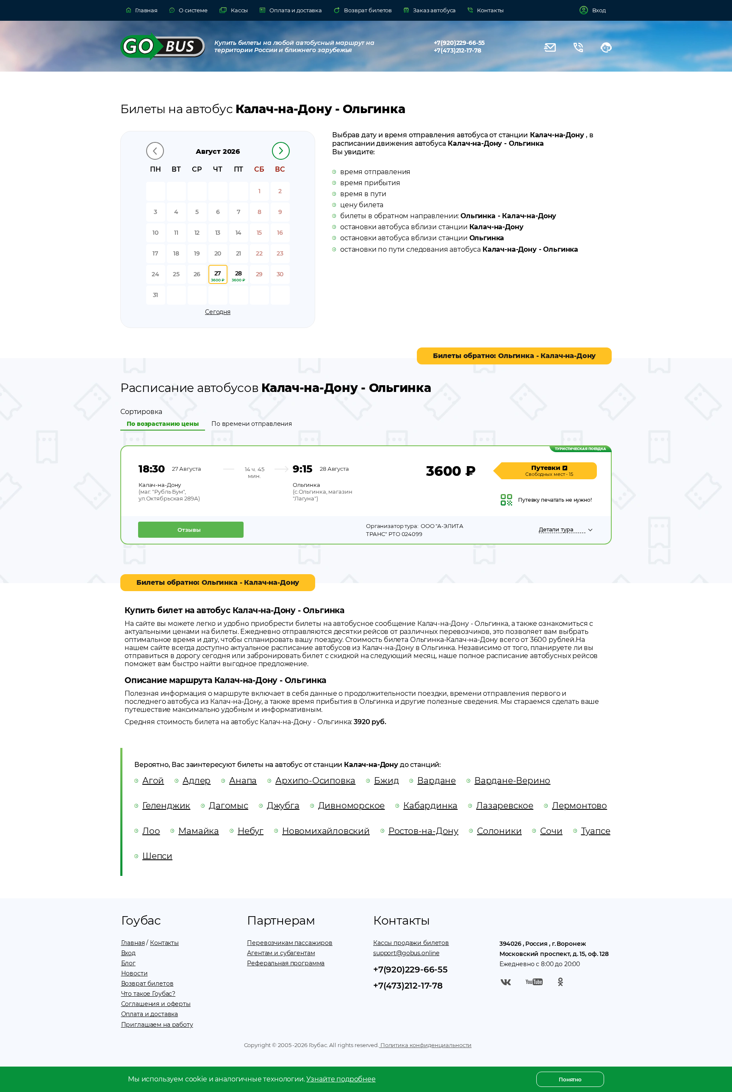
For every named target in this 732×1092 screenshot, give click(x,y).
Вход (128, 953)
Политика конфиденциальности (425, 1045)
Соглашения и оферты (156, 1004)
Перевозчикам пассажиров (290, 943)
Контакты (164, 943)
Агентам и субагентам (281, 953)
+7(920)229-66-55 (459, 43)
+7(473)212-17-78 (458, 50)
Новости (134, 973)
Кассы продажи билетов (411, 943)
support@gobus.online (406, 953)
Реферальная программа (285, 963)
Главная (133, 943)
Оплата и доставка (149, 1014)
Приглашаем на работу (157, 1024)
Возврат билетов (147, 983)
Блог (128, 963)
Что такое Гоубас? (148, 994)
